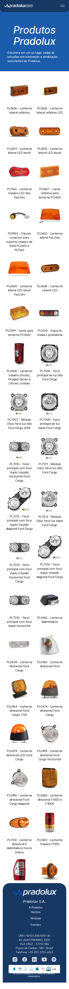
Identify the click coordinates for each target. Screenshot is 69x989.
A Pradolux (36, 907)
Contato (36, 924)
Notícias (36, 918)
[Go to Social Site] (15, 959)
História (35, 912)
